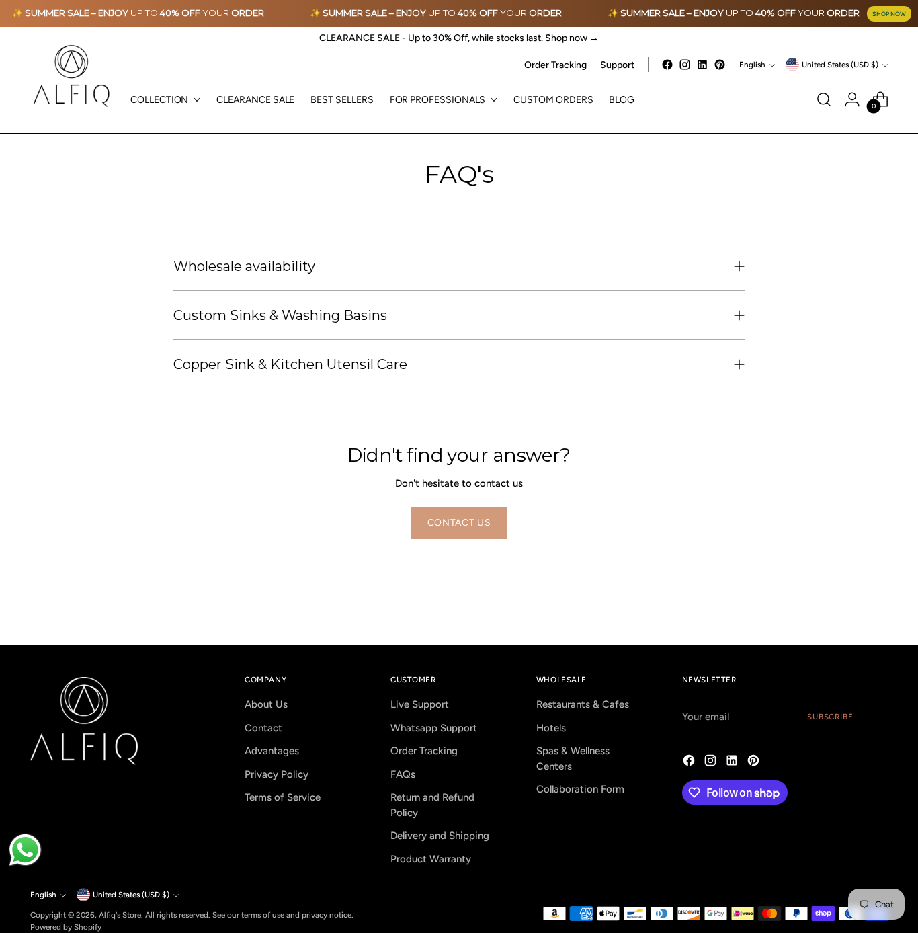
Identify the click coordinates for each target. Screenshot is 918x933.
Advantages (272, 751)
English (752, 64)
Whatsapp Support (433, 728)
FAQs (402, 774)
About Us (266, 704)
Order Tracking (424, 751)
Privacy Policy (276, 774)
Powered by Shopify (65, 927)
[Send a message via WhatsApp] (25, 849)
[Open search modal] (823, 99)
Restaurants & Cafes (582, 704)
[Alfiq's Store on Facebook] (667, 64)
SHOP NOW (889, 13)
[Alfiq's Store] (70, 76)
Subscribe (830, 716)
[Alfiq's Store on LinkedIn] (702, 64)
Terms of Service (283, 797)
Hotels (551, 728)
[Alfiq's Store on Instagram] (685, 64)
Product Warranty (430, 859)
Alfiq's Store (120, 915)
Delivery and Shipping (439, 835)
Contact (263, 728)
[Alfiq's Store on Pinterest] (720, 64)
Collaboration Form (580, 789)
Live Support (419, 704)
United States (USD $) (840, 64)
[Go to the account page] (852, 99)
